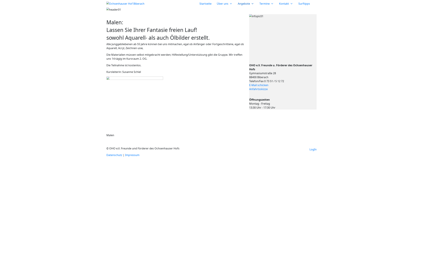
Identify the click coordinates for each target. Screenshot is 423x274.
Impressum (132, 155)
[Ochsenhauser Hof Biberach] (125, 4)
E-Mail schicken (258, 85)
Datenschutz (114, 155)
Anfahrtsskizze (258, 89)
